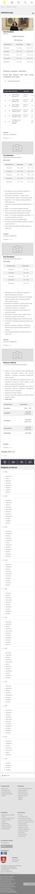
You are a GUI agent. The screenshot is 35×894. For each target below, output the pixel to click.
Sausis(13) (8, 556)
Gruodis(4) (8, 622)
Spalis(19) (8, 505)
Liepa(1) (7, 478)
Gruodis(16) (9, 710)
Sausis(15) (8, 732)
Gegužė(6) (8, 578)
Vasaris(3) (8, 582)
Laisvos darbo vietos (23, 816)
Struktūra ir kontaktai (11, 6)
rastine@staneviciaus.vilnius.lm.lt (11, 873)
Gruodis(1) (8, 593)
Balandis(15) (9, 671)
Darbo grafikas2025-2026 (14, 81)
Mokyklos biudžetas (6, 825)
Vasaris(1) (8, 769)
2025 (5, 496)
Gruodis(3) (8, 686)
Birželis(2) (8, 576)
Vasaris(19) (8, 675)
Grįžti (5, 456)
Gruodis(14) (9, 564)
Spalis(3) (8, 569)
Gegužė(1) (8, 692)
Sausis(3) (8, 585)
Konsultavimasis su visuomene (25, 820)
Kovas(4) (8, 580)
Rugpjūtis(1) (9, 476)
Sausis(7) (8, 523)
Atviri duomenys (22, 836)
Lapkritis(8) (8, 688)
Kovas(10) (8, 551)
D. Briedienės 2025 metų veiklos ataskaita (16, 121)
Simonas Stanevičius (6, 792)
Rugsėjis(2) (8, 571)
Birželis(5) (8, 511)
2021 (5, 617)
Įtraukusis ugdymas (22, 790)
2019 (5, 681)
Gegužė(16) (8, 668)
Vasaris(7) (8, 489)
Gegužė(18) (8, 723)
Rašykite (4, 846)
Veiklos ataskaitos (6, 828)
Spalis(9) (8, 657)
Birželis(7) (8, 721)
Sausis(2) (8, 613)
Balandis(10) (9, 695)
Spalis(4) (8, 690)
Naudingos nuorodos (23, 827)
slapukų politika (12, 891)
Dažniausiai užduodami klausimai (26, 822)
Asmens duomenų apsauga (24, 818)
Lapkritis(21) (9, 712)
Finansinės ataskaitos (7, 827)
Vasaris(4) (8, 520)
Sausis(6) (8, 644)
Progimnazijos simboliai (7, 793)
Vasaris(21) (8, 730)
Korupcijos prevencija (23, 830)
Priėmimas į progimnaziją (24, 829)
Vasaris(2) (8, 642)
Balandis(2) (8, 606)
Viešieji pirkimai (5, 823)
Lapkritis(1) (8, 624)
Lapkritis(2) (8, 566)
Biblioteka (20, 797)
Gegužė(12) (8, 483)
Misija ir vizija (5, 788)
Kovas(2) (8, 609)
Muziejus (4, 795)
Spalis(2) (8, 595)
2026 (5, 472)
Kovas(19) (8, 767)
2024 (5, 527)
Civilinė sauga (21, 832)
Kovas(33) (8, 728)
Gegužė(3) (8, 604)
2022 (5, 589)
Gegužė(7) (8, 547)
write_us (10, 138)
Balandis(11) (9, 485)
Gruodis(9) (8, 652)
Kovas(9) (8, 518)
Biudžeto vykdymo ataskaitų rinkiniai (8, 815)
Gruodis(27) (9, 500)
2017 (5, 736)
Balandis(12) (9, 516)
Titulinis (3, 6)
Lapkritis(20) (9, 533)
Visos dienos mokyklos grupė (25, 788)
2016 (5, 758)
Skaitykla (20, 799)
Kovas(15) (8, 487)
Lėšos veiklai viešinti (6, 819)
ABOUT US (7, 775)
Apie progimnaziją (6, 790)
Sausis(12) (8, 677)
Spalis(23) (8, 714)
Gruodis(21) (9, 741)
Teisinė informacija (22, 834)
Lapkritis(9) (8, 655)
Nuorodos (20, 814)
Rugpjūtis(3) (9, 540)
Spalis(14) (8, 536)
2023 (5, 560)
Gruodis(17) (9, 531)
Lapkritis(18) (9, 502)
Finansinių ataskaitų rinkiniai (8, 818)
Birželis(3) (8, 480)
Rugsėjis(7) (8, 538)
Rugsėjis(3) (8, 597)
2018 (5, 705)
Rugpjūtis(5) (9, 509)
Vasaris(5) (8, 699)
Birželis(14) (8, 545)
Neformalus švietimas (23, 793)
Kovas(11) (8, 673)
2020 (5, 648)
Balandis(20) (9, 726)
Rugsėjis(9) (8, 507)
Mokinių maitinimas (22, 792)
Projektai (4, 821)
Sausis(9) (8, 492)
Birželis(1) (8, 602)
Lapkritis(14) (9, 743)
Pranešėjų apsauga (22, 823)
